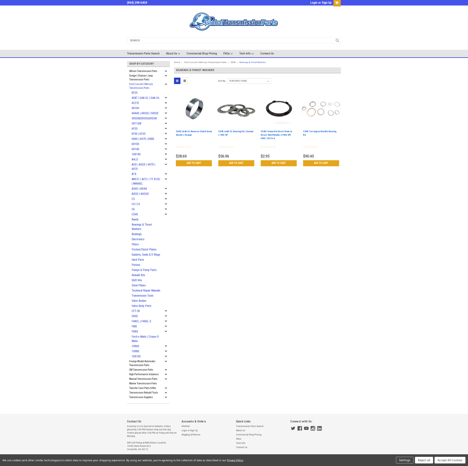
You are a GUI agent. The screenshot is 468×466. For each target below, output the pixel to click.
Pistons (136, 265)
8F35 (134, 92)
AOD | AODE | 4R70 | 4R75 (143, 167)
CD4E (135, 214)
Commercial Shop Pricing (202, 53)
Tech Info (245, 53)
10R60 (135, 346)
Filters (135, 244)
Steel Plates (139, 285)
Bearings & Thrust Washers (142, 227)
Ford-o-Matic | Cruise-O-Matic (145, 339)
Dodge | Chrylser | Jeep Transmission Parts (141, 77)
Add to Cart (194, 162)
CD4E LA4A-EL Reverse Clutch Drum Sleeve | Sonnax (194, 133)
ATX (134, 174)
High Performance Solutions (144, 374)
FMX (134, 326)
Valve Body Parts (141, 306)
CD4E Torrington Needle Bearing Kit (319, 133)
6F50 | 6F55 (139, 133)
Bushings (137, 234)
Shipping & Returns (191, 434)
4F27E (135, 103)
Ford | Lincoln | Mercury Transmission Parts (141, 86)
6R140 (135, 149)
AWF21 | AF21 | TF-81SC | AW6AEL (146, 181)
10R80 (135, 351)
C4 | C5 (136, 204)
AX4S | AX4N (139, 188)
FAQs (227, 53)
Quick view (194, 126)
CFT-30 (136, 311)
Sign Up (327, 2)
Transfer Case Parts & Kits (142, 388)
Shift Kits (137, 280)
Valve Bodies (139, 300)
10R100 (136, 356)
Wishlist (186, 426)
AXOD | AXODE (140, 194)
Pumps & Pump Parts (144, 270)
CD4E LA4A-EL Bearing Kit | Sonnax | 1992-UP (235, 133)
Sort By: (222, 80)
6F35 (134, 128)
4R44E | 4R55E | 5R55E (145, 113)
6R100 (135, 144)
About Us (172, 53)
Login (313, 2)
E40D (135, 316)
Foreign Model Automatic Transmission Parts (142, 363)
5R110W (136, 123)
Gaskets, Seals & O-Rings (146, 254)
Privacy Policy (235, 460)
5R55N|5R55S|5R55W (144, 118)
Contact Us (267, 53)
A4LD (135, 159)
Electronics (138, 239)
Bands (135, 219)
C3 (133, 199)
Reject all (424, 460)
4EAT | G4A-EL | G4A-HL (146, 98)
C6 (133, 209)
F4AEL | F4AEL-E (141, 321)
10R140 (136, 154)
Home (177, 62)
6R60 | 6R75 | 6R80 (143, 139)
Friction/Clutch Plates (144, 249)
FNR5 (135, 331)
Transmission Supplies (141, 397)
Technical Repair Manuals (146, 290)
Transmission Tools (142, 295)
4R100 (135, 108)
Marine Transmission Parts (143, 383)
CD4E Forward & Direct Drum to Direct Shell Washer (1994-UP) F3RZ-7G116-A (276, 135)
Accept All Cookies (450, 460)
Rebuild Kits (138, 275)
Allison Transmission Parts (143, 71)
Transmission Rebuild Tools (143, 392)
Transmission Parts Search (143, 53)
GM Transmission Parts (141, 369)
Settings (404, 460)
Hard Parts (138, 259)
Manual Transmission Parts (143, 378)
